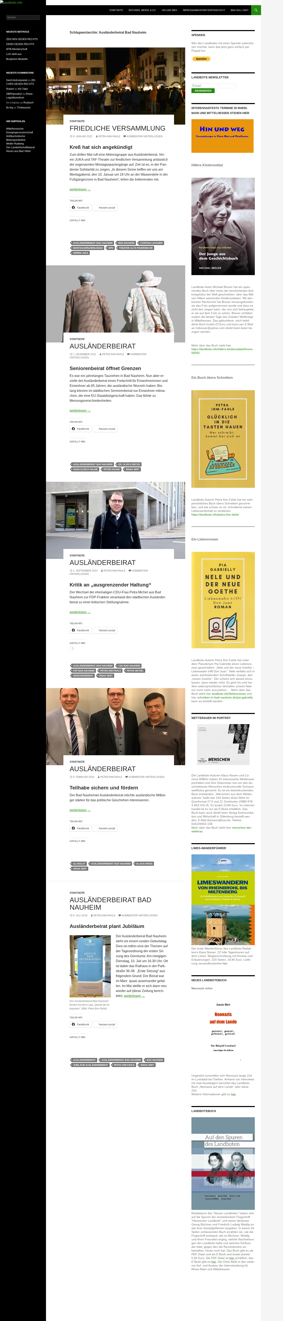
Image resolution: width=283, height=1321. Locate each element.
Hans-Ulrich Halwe (85, 469)
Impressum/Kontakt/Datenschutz (204, 10)
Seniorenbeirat (83, 675)
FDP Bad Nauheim (83, 670)
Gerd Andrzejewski (16, 80)
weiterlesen (80, 189)
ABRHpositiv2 (14, 93)
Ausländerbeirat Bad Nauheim (92, 243)
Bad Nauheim (126, 243)
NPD (111, 248)
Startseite (116, 10)
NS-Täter (23, 88)
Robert (10, 88)
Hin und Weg (169, 10)
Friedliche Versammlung (118, 128)
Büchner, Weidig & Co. (142, 10)
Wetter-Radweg (15, 143)
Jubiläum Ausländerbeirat (90, 1065)
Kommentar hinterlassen (145, 136)
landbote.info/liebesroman (229, 693)
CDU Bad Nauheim (129, 665)
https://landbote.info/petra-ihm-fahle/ (215, 514)
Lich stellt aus (14, 54)
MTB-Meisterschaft (16, 49)
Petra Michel (135, 670)
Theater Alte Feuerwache (136, 248)
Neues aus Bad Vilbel (18, 151)
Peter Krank (112, 469)
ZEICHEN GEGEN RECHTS (22, 39)
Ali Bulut (79, 863)
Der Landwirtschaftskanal (20, 147)
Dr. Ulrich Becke (129, 464)
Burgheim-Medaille (17, 59)
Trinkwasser (24, 107)
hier (233, 1094)
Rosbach (28, 102)
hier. (225, 963)
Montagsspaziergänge (88, 248)
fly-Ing (9, 107)
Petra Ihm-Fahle (109, 136)
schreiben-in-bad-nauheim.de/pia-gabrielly (225, 697)
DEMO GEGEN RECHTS (20, 44)
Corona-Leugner (151, 243)
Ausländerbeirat (103, 346)
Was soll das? (239, 10)
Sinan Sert (132, 469)
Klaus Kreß (144, 863)
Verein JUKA (80, 253)
